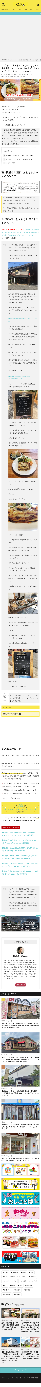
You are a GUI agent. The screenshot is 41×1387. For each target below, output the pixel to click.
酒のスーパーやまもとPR (18, 1276)
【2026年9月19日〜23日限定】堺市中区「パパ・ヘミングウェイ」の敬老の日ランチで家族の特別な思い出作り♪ (30, 1355)
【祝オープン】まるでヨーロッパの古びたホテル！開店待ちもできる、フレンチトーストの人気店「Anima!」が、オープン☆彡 (20, 1127)
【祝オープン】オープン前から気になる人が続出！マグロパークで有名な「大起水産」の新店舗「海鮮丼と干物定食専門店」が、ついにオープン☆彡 (20, 1026)
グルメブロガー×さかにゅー (11, 76)
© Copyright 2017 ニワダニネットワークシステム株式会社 (20, 1378)
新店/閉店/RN (5, 9)
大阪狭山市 (17, 1290)
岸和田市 (29, 1285)
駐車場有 (15, 1272)
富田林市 (6, 1290)
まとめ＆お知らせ (10, 163)
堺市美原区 (7, 1294)
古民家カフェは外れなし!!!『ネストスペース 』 (19, 159)
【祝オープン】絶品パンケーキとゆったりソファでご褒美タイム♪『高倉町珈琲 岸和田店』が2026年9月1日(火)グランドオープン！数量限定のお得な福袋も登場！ (20, 1059)
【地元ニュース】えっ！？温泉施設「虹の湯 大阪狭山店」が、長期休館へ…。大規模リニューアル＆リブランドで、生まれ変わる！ (20, 1093)
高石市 (6, 1272)
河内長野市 (34, 1281)
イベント (14, 9)
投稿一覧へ (20, 985)
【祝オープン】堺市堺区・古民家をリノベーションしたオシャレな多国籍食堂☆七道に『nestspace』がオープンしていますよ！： (20, 232)
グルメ (21, 9)
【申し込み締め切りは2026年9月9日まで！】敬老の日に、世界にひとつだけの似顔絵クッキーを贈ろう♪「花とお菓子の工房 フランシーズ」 (10, 1357)
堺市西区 (27, 1290)
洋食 (15, 1281)
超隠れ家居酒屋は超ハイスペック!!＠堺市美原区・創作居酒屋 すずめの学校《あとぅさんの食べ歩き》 (10, 1326)
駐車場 (24, 1272)
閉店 (5, 1276)
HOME (5, 60)
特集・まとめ (28, 9)
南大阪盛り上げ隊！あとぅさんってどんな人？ (18, 155)
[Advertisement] (20, 37)
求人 (5, 1285)
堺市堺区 (22, 76)
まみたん (37, 9)
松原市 (13, 1285)
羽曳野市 (6, 1281)
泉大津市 (23, 1281)
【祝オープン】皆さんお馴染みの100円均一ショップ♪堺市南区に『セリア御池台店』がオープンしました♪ (20, 1159)
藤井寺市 (33, 1276)
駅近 (32, 1272)
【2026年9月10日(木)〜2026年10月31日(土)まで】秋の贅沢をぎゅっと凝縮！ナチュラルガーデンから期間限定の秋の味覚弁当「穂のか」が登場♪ (30, 1328)
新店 (21, 1285)
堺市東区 (17, 1294)
